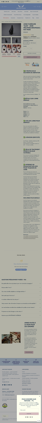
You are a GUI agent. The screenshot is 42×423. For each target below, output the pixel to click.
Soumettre (29, 413)
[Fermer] (39, 396)
